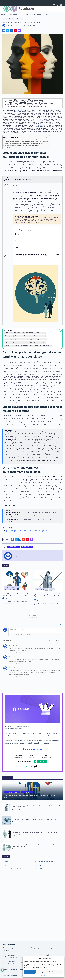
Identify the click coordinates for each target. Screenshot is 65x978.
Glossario (7, 147)
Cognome (18, 241)
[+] (32, 634)
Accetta (30, 972)
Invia (17, 259)
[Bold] (10, 634)
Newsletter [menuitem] (14, 969)
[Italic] (12, 634)
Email (16, 247)
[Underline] (14, 634)
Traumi (19, 18)
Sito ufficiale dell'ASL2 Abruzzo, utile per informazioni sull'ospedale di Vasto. (27, 530)
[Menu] (61, 9)
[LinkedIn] (61, 5)
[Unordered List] (21, 634)
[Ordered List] (19, 634)
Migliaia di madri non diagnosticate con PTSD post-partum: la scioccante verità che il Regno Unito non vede (47, 595)
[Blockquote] (23, 634)
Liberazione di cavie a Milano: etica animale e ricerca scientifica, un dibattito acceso (36, 819)
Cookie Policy (43, 975)
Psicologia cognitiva (12, 587)
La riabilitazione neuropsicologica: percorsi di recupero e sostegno (24, 143)
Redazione (11, 25)
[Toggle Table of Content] (46, 137)
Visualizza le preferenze (55, 972)
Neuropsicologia (13, 547)
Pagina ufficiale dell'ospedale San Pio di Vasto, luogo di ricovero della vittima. (28, 529)
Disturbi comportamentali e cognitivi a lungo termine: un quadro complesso (26, 141)
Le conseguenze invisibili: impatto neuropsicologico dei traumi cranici (24, 140)
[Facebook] (54, 5)
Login (60, 624)
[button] (62, 958)
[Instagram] (57, 5)
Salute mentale (12, 15)
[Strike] (17, 634)
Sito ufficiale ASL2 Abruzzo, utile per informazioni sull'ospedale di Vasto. (26, 532)
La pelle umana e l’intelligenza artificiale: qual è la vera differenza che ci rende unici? (36, 832)
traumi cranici (27, 547)
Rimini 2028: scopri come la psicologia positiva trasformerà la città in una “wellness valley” (15, 594)
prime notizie (39, 125)
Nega (42, 972)
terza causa (18, 163)
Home (3, 15)
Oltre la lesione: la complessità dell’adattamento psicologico (22, 145)
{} (29, 634)
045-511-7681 (13, 964)
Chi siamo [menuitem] (6, 969)
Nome (17, 234)
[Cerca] (4, 2)
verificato (21, 110)
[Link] (28, 634)
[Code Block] (25, 634)
